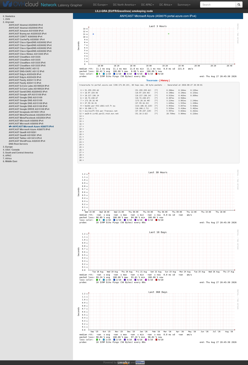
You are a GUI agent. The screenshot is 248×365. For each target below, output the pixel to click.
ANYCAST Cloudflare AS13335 (24, 56)
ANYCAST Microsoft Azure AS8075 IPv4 (33, 126)
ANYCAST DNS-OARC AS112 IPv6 (26, 71)
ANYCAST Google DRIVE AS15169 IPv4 (29, 109)
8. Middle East (10, 161)
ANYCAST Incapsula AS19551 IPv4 (27, 112)
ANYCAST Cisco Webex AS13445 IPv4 (28, 53)
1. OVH (6, 19)
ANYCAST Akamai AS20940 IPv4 (26, 24)
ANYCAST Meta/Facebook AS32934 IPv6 (30, 117)
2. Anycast (8, 22)
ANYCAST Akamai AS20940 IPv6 (26, 27)
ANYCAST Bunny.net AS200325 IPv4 (27, 33)
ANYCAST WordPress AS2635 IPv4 (27, 141)
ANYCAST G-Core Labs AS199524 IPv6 (29, 88)
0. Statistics (9, 16)
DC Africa (164, 4)
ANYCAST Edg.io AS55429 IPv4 (25, 74)
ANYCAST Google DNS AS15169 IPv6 (28, 103)
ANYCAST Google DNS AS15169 (25, 97)
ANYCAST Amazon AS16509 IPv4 (26, 30)
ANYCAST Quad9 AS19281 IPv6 (25, 135)
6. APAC (7, 155)
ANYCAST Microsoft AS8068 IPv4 (26, 120)
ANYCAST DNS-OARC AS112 (24, 68)
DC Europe (99, 4)
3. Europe (8, 146)
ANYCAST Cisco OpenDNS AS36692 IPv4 (30, 42)
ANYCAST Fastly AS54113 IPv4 (25, 80)
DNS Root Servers (18, 143)
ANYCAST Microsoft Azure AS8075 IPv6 (29, 129)
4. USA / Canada (11, 149)
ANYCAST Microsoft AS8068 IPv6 (26, 123)
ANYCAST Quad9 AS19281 (22, 132)
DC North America (123, 4)
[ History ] (164, 80)
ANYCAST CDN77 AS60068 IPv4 (25, 36)
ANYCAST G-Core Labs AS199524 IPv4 (29, 85)
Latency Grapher (61, 4)
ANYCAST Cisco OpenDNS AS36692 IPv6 (30, 48)
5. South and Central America (18, 152)
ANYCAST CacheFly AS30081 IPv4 (27, 39)
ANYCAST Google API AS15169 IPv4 (27, 94)
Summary (183, 4)
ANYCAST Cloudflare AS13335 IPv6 (27, 62)
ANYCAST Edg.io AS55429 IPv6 (25, 77)
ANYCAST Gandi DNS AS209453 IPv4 (28, 91)
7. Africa (7, 158)
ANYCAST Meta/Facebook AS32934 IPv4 (30, 114)
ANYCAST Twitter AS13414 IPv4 (25, 138)
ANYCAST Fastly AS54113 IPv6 (25, 82)
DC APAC (146, 4)
